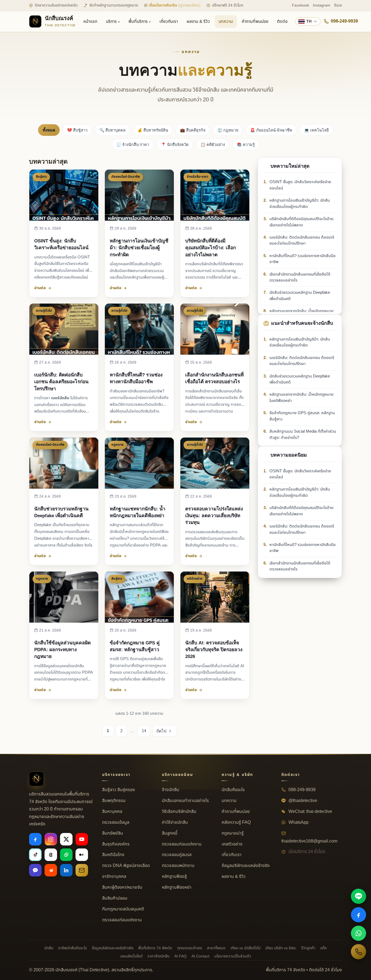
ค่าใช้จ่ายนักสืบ (175, 822)
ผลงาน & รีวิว (198, 21)
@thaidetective (302, 800)
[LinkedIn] (66, 870)
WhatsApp (298, 822)
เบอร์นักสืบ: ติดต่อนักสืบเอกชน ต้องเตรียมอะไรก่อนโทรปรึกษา (61, 381)
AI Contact (200, 956)
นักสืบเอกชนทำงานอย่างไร (185, 800)
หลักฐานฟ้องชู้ (174, 876)
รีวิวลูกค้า (308, 948)
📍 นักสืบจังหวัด (174, 144)
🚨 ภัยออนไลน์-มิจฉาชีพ (271, 130)
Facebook (300, 5)
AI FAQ (180, 956)
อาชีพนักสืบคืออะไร (72, 948)
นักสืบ (48, 948)
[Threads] (51, 854)
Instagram (321, 5)
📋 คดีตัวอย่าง (212, 144)
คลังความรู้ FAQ (236, 822)
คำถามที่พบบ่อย (255, 21)
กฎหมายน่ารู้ (233, 833)
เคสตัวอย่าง (232, 844)
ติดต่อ (282, 21)
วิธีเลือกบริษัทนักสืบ (179, 811)
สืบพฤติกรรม (113, 800)
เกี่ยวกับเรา (168, 21)
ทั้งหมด (49, 130)
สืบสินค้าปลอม (114, 898)
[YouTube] (82, 839)
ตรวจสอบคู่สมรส (176, 854)
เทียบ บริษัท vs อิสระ (280, 948)
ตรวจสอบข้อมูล (115, 822)
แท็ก (323, 948)
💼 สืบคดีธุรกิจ (192, 130)
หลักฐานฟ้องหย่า (176, 887)
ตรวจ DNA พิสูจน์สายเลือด (126, 865)
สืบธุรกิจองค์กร (116, 844)
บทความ (226, 21)
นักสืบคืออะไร (233, 790)
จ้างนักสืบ (170, 790)
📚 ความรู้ (246, 144)
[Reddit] (51, 870)
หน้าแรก (90, 21)
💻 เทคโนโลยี (316, 130)
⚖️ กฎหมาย (227, 130)
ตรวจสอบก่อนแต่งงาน (122, 920)
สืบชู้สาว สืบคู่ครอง (118, 790)
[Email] (82, 870)
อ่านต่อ (40, 288)
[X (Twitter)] (66, 839)
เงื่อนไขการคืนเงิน (173, 5)
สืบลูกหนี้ (169, 833)
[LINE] (358, 896)
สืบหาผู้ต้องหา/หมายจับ (122, 887)
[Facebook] (35, 839)
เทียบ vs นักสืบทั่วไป (245, 948)
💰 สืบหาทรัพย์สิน (152, 130)
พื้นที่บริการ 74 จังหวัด (155, 948)
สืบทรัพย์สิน (112, 833)
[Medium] (82, 854)
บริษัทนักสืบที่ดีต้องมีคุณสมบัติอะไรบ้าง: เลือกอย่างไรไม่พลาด (210, 247)
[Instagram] (51, 839)
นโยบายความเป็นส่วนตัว (232, 956)
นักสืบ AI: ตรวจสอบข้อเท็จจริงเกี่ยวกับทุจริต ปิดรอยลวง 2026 (213, 649)
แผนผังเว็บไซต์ (131, 956)
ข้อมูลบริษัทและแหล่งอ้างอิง (246, 865)
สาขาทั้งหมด (216, 948)
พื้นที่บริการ (138, 21)
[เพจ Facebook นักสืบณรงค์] (358, 914)
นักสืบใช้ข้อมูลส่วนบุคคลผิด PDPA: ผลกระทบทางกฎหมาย (62, 649)
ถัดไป (161, 731)
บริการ (111, 21)
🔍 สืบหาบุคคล (112, 130)
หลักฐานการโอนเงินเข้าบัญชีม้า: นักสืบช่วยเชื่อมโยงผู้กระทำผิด (139, 247)
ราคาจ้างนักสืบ (158, 956)
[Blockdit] (35, 870)
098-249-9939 (344, 21)
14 (144, 730)
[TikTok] (35, 854)
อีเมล (338, 5)
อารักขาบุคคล (114, 876)
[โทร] (358, 951)
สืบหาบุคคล (112, 811)
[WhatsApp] (358, 933)
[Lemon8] (66, 854)
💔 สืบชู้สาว (77, 130)
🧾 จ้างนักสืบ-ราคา (132, 144)
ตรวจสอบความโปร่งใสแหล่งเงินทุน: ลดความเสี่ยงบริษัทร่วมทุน (214, 515)
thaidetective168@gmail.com (309, 841)
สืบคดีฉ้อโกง (113, 854)
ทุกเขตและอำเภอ (189, 948)
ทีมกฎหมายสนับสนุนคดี (123, 909)
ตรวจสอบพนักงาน (178, 865)
